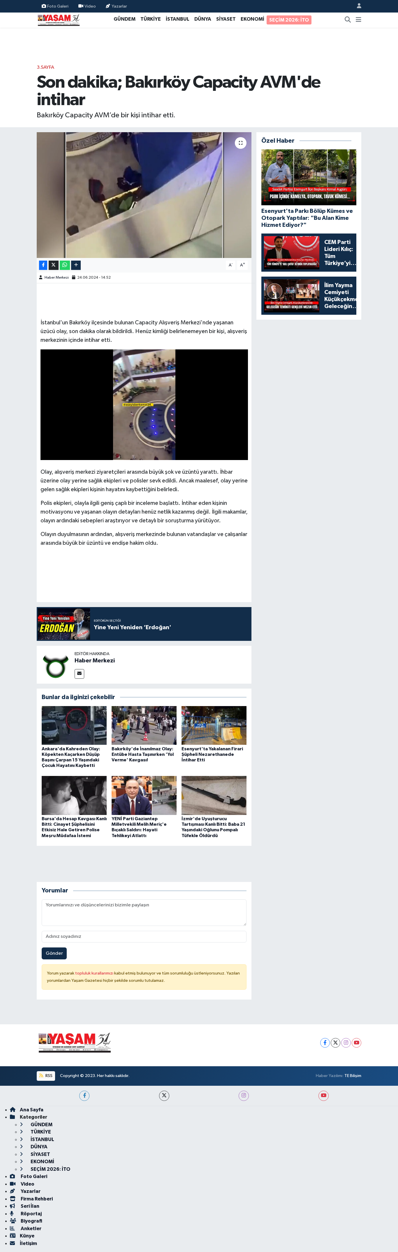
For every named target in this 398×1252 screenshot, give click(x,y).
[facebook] (84, 1096)
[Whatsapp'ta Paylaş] (65, 265)
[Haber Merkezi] (56, 664)
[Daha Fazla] (76, 265)
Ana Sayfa (31, 1109)
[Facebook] (325, 1043)
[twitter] (164, 1096)
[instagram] (244, 1096)
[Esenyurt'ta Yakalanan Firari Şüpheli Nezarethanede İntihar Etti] (214, 725)
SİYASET (226, 19)
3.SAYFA (45, 67)
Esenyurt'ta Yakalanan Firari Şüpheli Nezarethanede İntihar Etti (212, 754)
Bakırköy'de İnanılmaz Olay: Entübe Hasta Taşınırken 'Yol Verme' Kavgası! (143, 754)
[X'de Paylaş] (54, 265)
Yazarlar (119, 6)
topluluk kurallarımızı (94, 973)
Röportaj (31, 1213)
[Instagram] (346, 1043)
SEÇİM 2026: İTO (289, 19)
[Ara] (347, 20)
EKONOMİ (252, 19)
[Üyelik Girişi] (356, 6)
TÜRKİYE (150, 19)
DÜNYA (202, 19)
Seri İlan (29, 1206)
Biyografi (31, 1221)
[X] (335, 1043)
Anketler (30, 1228)
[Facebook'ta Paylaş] (43, 265)
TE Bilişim (352, 1076)
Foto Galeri (57, 6)
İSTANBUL (177, 19)
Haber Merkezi (57, 278)
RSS (48, 1076)
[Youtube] (356, 1043)
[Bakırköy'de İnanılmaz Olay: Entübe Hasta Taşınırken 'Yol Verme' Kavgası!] (144, 725)
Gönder (54, 953)
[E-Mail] (79, 674)
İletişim (28, 1243)
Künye (27, 1235)
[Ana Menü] (358, 20)
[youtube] (323, 1096)
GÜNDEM (124, 19)
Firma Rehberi (36, 1198)
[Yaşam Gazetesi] (58, 19)
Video (90, 6)
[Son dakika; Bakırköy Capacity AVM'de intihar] (144, 195)
